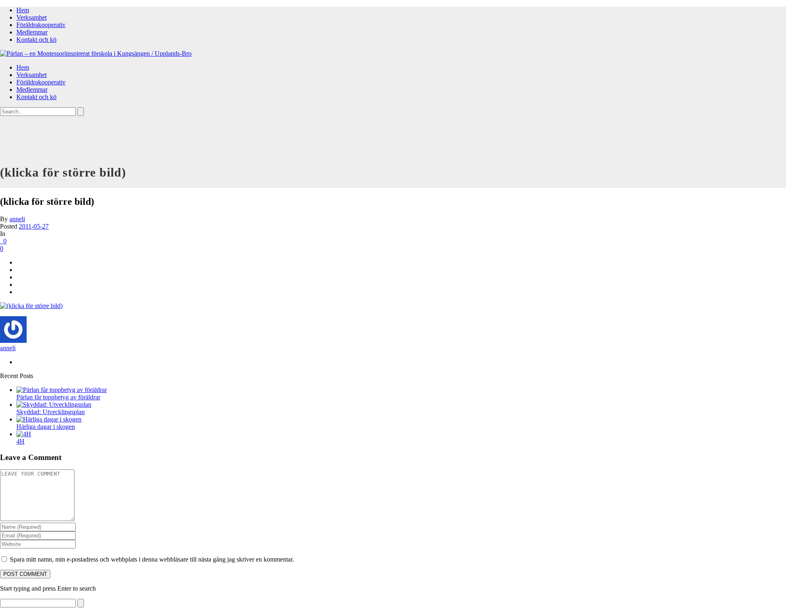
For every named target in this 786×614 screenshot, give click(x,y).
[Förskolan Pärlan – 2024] (96, 53)
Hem (22, 10)
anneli (17, 218)
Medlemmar (31, 32)
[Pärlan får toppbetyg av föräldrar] (61, 389)
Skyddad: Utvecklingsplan (50, 411)
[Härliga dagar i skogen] (48, 419)
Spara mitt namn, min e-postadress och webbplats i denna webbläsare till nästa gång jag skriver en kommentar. (152, 559)
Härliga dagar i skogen (45, 426)
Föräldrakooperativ (41, 24)
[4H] (23, 433)
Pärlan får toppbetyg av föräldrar (58, 397)
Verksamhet (31, 17)
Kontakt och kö (36, 39)
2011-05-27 (34, 226)
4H (20, 441)
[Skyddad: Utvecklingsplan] (53, 404)
